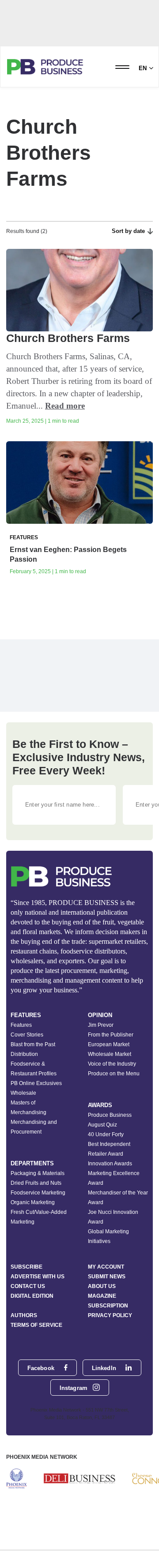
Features (21, 1025)
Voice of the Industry (112, 1064)
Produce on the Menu (114, 1073)
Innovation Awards (110, 1163)
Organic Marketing (33, 1202)
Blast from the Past (33, 1044)
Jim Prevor (101, 1025)
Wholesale (23, 1093)
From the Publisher (110, 1035)
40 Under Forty (106, 1134)
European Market (108, 1044)
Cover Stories (27, 1035)
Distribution (24, 1054)
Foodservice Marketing (38, 1193)
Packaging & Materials (37, 1173)
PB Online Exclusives (36, 1083)
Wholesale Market (109, 1054)
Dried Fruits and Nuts (36, 1183)
